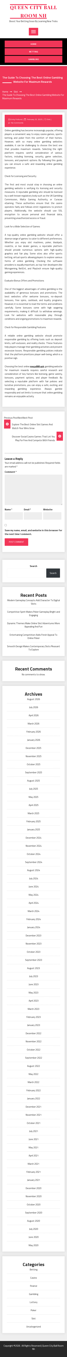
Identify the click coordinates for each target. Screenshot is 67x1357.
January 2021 (33, 1180)
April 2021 (33, 1155)
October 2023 (33, 952)
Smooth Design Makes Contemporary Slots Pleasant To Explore (33, 648)
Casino (33, 1278)
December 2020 (33, 1188)
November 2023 (33, 943)
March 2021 (33, 1164)
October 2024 (33, 854)
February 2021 (33, 1172)
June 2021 (33, 1139)
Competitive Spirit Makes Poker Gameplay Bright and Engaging (33, 613)
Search (33, 566)
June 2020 (33, 1237)
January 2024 (33, 927)
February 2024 (33, 919)
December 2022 (33, 1033)
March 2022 (33, 1082)
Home (33, 44)
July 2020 (33, 1229)
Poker (33, 1310)
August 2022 (33, 1066)
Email (27, 509)
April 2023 (33, 1000)
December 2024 (33, 838)
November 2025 (33, 756)
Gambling (33, 59)
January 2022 (33, 1098)
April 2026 (33, 715)
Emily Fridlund (16, 119)
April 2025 (33, 805)
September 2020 (33, 1212)
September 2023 (33, 960)
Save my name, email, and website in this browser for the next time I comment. (33, 532)
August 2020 (33, 1221)
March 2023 (33, 1009)
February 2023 (33, 1017)
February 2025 (33, 821)
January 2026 (33, 740)
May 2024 (33, 895)
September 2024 (33, 862)
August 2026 (33, 699)
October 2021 (33, 1123)
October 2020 (33, 1204)
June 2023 (33, 984)
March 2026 (33, 723)
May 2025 (33, 797)
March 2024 (33, 911)
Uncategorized (33, 1326)
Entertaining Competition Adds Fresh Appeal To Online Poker (33, 636)
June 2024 (33, 886)
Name (8, 509)
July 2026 (33, 707)
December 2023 (33, 935)
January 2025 (33, 829)
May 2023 (33, 992)
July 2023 (33, 976)
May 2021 (33, 1147)
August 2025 (33, 780)
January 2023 (33, 1025)
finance (33, 1286)
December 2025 (33, 748)
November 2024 (33, 846)
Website (48, 509)
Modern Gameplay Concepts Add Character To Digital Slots (33, 601)
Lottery (33, 1302)
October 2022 (33, 1049)
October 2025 (33, 764)
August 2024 (33, 870)
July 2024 (33, 878)
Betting (33, 51)
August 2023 (33, 968)
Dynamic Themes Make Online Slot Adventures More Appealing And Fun (33, 625)
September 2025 (33, 772)
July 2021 (33, 1131)
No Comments (17, 122)
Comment (11, 472)
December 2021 (33, 1107)
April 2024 (33, 903)
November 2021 (33, 1115)
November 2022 (33, 1041)
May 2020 (33, 1245)
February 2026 (33, 731)
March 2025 (33, 813)
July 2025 (33, 789)
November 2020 (33, 1196)
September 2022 (33, 1058)
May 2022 (33, 1074)
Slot (48, 119)
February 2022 (33, 1090)
